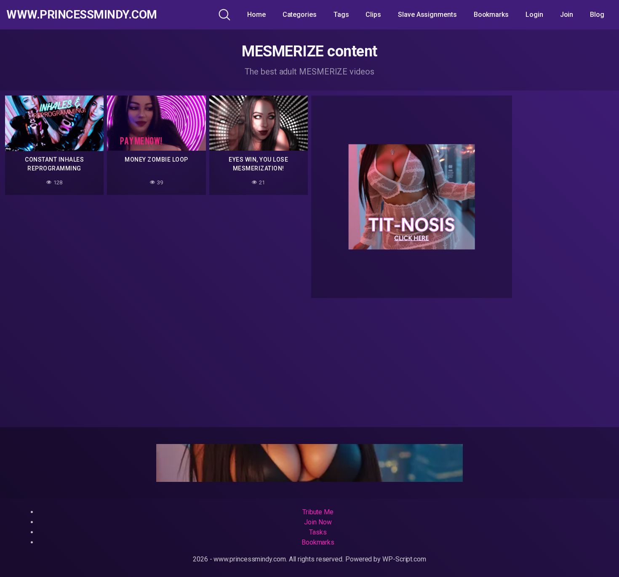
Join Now (317, 522)
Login (534, 15)
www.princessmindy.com (81, 15)
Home (256, 15)
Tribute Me (318, 512)
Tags (341, 15)
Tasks (318, 532)
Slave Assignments (427, 15)
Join (567, 15)
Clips (373, 15)
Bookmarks (491, 15)
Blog (597, 15)
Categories (300, 15)
